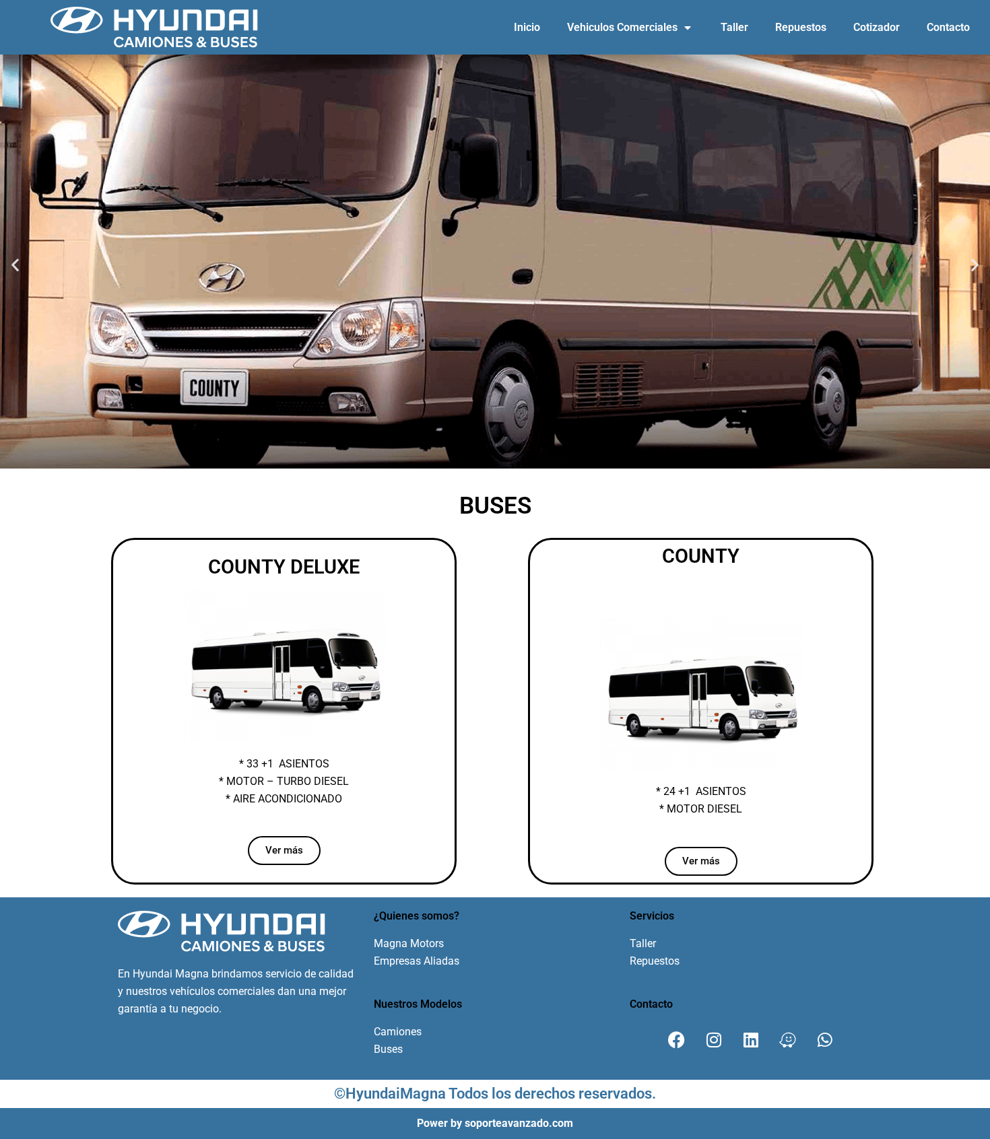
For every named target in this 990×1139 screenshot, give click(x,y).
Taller (734, 27)
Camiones (398, 1031)
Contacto (948, 27)
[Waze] (788, 1040)
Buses (388, 1049)
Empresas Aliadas (416, 961)
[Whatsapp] (825, 1040)
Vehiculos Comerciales (622, 27)
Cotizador (876, 27)
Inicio (527, 27)
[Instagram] (714, 1040)
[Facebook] (677, 1040)
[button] (15, 264)
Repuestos (800, 27)
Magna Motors (409, 943)
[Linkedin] (751, 1040)
